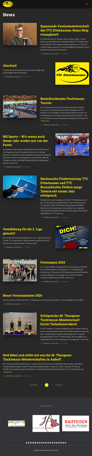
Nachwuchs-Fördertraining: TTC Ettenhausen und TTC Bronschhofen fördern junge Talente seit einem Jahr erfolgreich (64, 187)
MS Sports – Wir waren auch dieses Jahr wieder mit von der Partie (25, 141)
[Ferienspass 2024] (20, 270)
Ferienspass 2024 (52, 262)
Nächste (58, 385)
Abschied (10, 66)
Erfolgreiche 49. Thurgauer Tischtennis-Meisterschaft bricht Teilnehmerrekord (60, 320)
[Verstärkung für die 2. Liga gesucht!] (72, 237)
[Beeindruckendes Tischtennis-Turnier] (20, 106)
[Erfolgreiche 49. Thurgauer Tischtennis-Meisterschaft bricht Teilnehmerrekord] (20, 323)
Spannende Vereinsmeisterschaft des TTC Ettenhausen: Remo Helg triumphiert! (64, 30)
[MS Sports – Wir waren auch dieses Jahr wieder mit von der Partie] (72, 144)
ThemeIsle (54, 450)
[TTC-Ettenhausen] (9, 4)
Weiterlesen (62, 50)
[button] (26, 442)
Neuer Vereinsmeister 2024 (22, 295)
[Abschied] (72, 73)
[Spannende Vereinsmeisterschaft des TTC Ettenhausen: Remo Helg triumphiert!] (20, 34)
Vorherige (34, 385)
